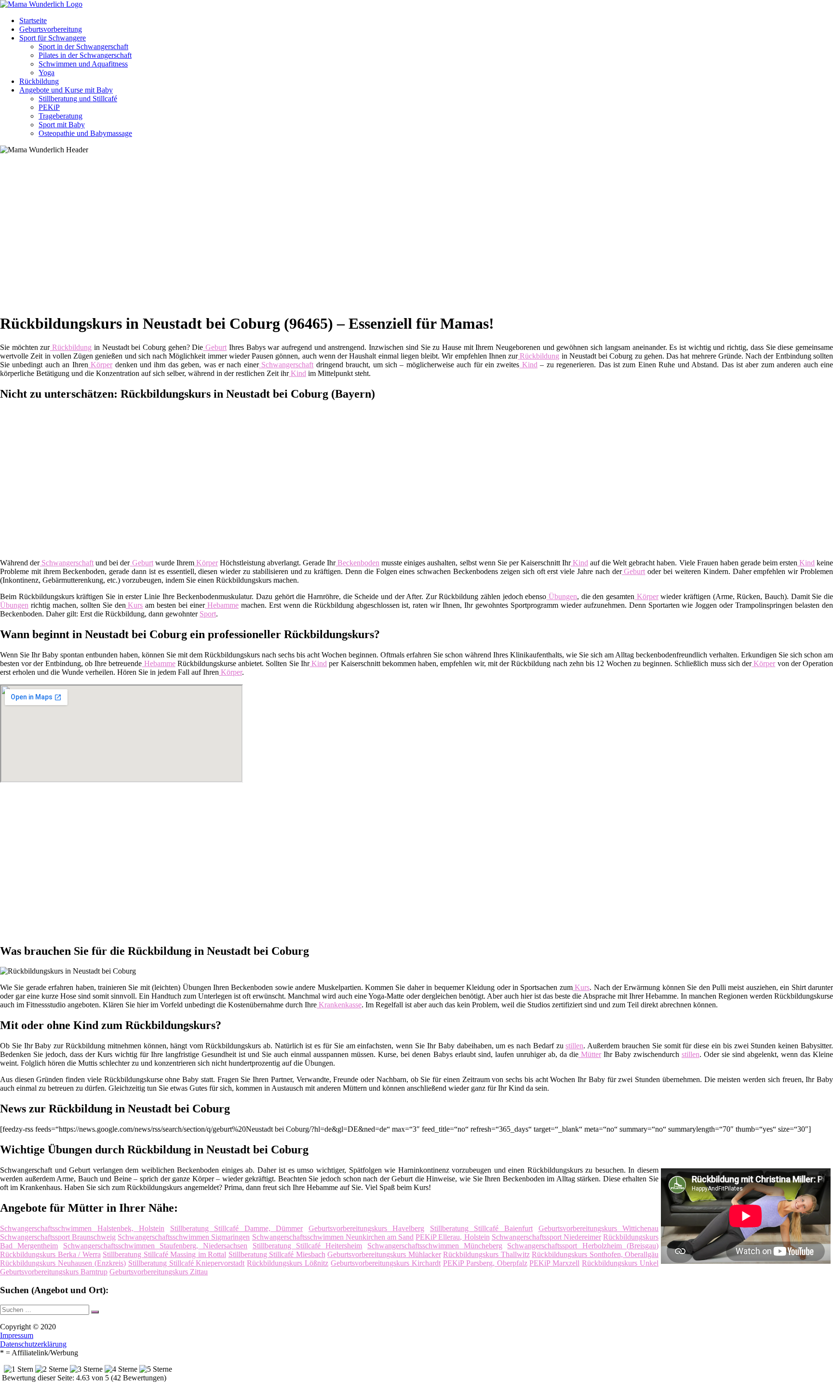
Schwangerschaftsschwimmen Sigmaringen (184, 1237)
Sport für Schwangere (52, 38)
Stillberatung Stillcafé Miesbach (276, 1254)
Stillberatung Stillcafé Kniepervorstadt (186, 1263)
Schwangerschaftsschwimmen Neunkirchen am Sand (333, 1237)
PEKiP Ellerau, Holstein (452, 1237)
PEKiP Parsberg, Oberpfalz (485, 1263)
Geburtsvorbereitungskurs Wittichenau (598, 1228)
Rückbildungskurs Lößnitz (287, 1263)
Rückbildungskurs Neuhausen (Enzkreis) (63, 1263)
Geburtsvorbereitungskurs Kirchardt (386, 1263)
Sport (208, 614)
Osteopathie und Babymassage (85, 133)
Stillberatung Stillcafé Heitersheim (308, 1246)
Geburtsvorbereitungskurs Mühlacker (384, 1254)
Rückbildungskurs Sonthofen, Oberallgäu (595, 1254)
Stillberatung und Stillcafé (78, 98)
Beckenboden (357, 563)
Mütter (589, 1054)
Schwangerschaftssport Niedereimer (546, 1237)
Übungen (561, 596)
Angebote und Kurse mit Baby (66, 90)
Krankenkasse (339, 1005)
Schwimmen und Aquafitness (83, 64)
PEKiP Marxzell (554, 1263)
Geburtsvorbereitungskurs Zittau (158, 1272)
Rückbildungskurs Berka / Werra (50, 1254)
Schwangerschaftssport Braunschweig (58, 1237)
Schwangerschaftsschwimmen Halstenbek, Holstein (82, 1228)
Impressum (16, 1335)
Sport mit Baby (62, 124)
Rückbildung (39, 81)
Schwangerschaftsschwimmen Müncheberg (434, 1246)
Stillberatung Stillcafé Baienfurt (481, 1228)
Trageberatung (60, 116)
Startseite (33, 20)
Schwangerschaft (286, 365)
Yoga (46, 72)
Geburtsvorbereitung (50, 29)
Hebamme (222, 605)
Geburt (215, 347)
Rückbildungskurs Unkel (620, 1263)
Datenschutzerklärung (33, 1344)
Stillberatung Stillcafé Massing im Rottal (164, 1254)
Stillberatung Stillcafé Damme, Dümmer (236, 1228)
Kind (528, 365)
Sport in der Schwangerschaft (83, 46)
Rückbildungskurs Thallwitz (486, 1254)
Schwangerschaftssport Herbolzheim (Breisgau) (582, 1246)
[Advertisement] (296, 237)
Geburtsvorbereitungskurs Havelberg (367, 1228)
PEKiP (49, 107)
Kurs (134, 605)
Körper (100, 365)
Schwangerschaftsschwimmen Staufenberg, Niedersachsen (155, 1246)
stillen (574, 1046)
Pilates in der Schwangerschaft (85, 55)
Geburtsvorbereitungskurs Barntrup (53, 1272)
